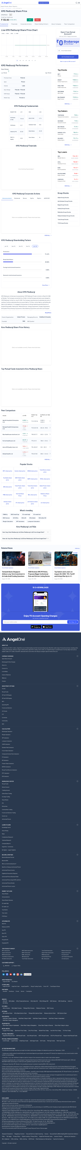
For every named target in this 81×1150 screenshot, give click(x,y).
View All (77, 548)
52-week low (37, 514)
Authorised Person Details (8, 883)
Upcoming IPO (5, 704)
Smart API (45, 986)
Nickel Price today (44, 1030)
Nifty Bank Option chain (20, 1013)
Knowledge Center (6, 827)
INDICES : (4, 999)
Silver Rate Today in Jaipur (62, 1025)
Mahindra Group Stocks (64, 212)
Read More (48, 312)
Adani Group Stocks (63, 197)
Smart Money (5, 830)
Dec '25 (21, 246)
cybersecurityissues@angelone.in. (47, 1123)
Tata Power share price (27, 958)
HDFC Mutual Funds (44, 1035)
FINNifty (5, 514)
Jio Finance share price (67, 956)
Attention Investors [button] (8, 1048)
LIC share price (65, 958)
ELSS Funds (6, 1040)
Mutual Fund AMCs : (8, 1033)
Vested (22, 991)
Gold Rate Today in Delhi (25, 1018)
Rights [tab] (39, 198)
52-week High (5, 903)
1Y (32, 60)
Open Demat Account (43, 2)
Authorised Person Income (8, 870)
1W (20, 60)
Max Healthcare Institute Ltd (11, 434)
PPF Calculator (5, 773)
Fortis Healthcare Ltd (9, 440)
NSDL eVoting (23, 1139)
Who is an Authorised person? (9, 863)
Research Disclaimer (7, 1134)
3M (26, 60)
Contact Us (5, 668)
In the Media (5, 671)
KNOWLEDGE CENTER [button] (8, 781)
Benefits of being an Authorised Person (11, 867)
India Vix (70, 1001)
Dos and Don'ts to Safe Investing (34, 1134)
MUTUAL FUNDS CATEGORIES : (10, 1039)
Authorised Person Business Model (10, 876)
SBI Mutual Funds (20, 1035)
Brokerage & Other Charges (8, 662)
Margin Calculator (8, 521)
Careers (4, 681)
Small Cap (3, 17)
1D (17, 60)
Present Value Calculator (8, 763)
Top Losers (4, 913)
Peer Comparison (69, 24)
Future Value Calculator (7, 750)
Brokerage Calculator (7, 731)
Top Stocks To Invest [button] (8, 948)
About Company (56, 24)
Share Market (5, 800)
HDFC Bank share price (27, 950)
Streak (17, 991)
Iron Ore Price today (55, 1030)
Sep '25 (13, 246)
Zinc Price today (32, 1030)
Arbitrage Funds (34, 1040)
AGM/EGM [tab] (47, 198)
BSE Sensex (6, 518)
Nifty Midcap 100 (44, 1001)
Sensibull (5, 991)
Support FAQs (16, 965)
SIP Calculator (20, 521)
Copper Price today (8, 1030)
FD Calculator (5, 757)
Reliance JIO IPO (6, 926)
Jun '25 (6, 246)
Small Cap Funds (24, 1040)
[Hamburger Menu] (79, 3)
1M (23, 60)
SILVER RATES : (6, 1023)
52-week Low (5, 906)
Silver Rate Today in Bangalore (28, 1025)
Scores (46, 1134)
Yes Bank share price (7, 958)
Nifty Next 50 (42, 518)
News (3, 833)
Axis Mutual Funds (32, 1035)
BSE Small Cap (15, 514)
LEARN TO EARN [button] (6, 825)
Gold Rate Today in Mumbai (10, 1018)
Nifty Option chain (7, 1013)
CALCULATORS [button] (6, 729)
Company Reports (6, 843)
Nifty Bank (32, 518)
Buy (30, 19)
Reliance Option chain (50, 1013)
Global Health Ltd (8, 453)
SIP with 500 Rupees (7, 698)
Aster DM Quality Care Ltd (10, 447)
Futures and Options (7, 708)
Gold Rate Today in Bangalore (10, 1020)
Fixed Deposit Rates (55, 986)
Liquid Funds (14, 1040)
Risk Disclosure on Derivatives (43, 1139)
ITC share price (65, 954)
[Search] (76, 3)
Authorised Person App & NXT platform (11, 879)
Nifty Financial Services (22, 1001)
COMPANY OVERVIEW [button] (7, 656)
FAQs (3, 1136)
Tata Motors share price (8, 956)
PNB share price (45, 954)
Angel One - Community (7, 846)
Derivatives (4, 806)
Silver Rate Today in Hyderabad (11, 1025)
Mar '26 (28, 246)
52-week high (26, 514)
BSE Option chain (62, 1013)
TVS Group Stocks (63, 223)
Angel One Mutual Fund (8, 1035)
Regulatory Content (19, 1134)
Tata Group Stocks (63, 219)
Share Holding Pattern (41, 24)
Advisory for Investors (69, 1136)
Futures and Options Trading (9, 812)
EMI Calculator (5, 776)
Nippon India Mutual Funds (70, 1035)
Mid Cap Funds (51, 1040)
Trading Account (6, 790)
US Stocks (4, 711)
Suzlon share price (6, 952)
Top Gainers (5, 909)
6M (29, 60)
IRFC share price (6, 950)
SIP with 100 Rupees (7, 695)
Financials (14, 24)
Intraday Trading (6, 796)
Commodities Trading (7, 809)
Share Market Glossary (7, 900)
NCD (3, 724)
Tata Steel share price (47, 950)
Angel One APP (6, 986)
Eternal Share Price (46, 956)
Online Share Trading (7, 793)
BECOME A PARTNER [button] (7, 854)
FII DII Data (4, 916)
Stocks (3, 688)
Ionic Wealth (14, 981)
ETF (3, 714)
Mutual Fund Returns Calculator (9, 770)
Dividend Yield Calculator (8, 747)
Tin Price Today (67, 1030)
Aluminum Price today (21, 1030)
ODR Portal (31, 1139)
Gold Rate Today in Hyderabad (56, 1018)
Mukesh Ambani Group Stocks (66, 215)
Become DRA (5, 860)
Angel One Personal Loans (45, 1136)
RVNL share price (26, 954)
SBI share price (25, 956)
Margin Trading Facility (36, 986)
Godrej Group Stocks (63, 208)
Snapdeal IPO (5, 943)
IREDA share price (6, 954)
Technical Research (6, 840)
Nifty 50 (24, 518)
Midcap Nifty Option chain (35, 1013)
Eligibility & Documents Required (9, 873)
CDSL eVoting (14, 1139)
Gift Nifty (15, 518)
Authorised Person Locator (8, 886)
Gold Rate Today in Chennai (40, 1018)
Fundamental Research (7, 837)
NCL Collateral (5, 1139)
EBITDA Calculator (6, 766)
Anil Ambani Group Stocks (65, 201)
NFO (3, 701)
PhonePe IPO (5, 939)
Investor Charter (58, 1136)
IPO (3, 803)
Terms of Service (40, 1128)
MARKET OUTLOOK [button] (7, 891)
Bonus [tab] (25, 198)
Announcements (6, 897)
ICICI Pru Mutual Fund (56, 1035)
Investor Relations (6, 674)
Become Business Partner (8, 857)
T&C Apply (9, 1136)
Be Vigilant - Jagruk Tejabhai (9, 850)
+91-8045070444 (28, 1123)
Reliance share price (66, 950)
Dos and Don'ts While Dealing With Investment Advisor (64, 1134)
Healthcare (10, 17)
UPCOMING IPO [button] (6, 921)
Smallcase (11, 991)
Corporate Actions (26, 24)
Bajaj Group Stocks (63, 205)
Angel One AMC (6, 981)
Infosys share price (66, 952)
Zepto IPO (4, 936)
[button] (26, 532)
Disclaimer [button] (5, 1098)
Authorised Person (6, 819)
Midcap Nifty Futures (28, 1008)
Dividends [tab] (17, 198)
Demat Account (5, 787)
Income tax (4, 816)
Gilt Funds (42, 1040)
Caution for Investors (58, 1139)
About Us (4, 665)
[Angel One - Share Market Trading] (6, 3)
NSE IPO (4, 923)
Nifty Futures (6, 1008)
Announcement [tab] (7, 198)
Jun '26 (35, 246)
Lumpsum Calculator (34, 521)
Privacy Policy (30, 1128)
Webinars (4, 678)
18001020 (7, 965)
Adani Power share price (47, 952)
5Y (35, 60)
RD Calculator (5, 760)
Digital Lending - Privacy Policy (30, 1136)
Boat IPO (4, 933)
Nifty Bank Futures (17, 1008)
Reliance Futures (40, 1008)
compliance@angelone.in (25, 1119)
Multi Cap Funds (61, 1040)
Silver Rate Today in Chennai (45, 1025)
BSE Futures (50, 1008)
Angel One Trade (15, 986)
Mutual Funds (5, 691)
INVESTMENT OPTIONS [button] (8, 686)
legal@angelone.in (43, 1124)
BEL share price (45, 958)
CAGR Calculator (6, 744)
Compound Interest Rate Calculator (10, 754)
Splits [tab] (32, 198)
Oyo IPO (4, 930)
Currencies (4, 717)
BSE (11, 14)
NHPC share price (26, 952)
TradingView (29, 991)
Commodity (5, 720)
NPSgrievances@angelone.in (9, 1121)
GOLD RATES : (5, 1016)
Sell (37, 19)
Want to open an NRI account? (68, 61)
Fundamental (4, 24)
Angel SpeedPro (25, 986)
